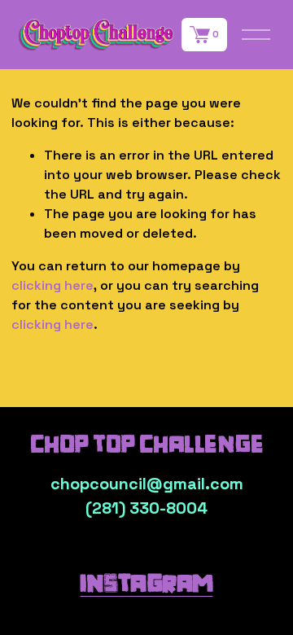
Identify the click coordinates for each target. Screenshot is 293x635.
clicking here (52, 285)
